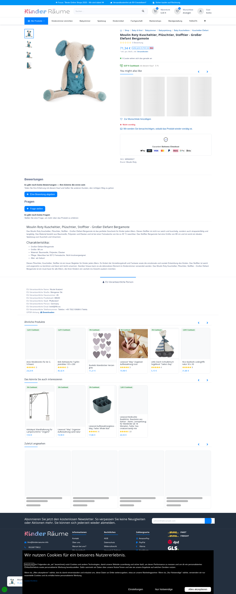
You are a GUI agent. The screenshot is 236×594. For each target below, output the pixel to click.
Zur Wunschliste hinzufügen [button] (137, 119)
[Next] (207, 72)
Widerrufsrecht (110, 546)
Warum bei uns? (79, 546)
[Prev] (198, 72)
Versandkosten (142, 52)
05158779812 (35, 547)
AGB (106, 538)
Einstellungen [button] (135, 589)
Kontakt (75, 538)
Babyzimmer (150, 30)
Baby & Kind (137, 30)
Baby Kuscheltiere (182, 30)
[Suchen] (143, 11)
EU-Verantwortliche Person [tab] (119, 281)
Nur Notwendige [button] (164, 589)
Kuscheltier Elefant (200, 30)
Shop (127, 30)
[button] (143, 48)
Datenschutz (109, 542)
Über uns (76, 542)
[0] (155, 11)
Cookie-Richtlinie (31, 581)
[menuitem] (36, 21)
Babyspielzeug (165, 30)
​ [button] (208, 521)
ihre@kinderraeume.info (37, 542)
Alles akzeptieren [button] (197, 589)
